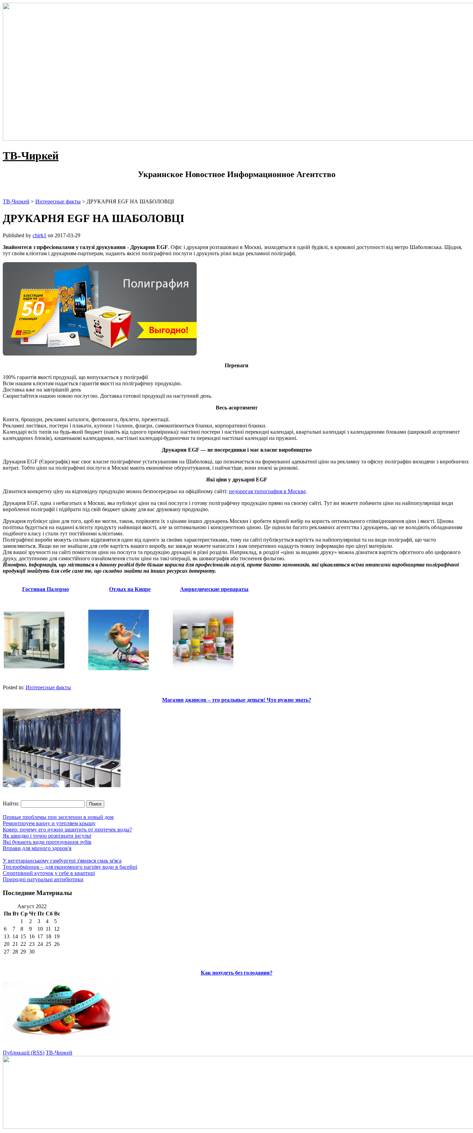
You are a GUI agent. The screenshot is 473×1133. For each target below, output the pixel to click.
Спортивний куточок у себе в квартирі (49, 873)
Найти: (11, 804)
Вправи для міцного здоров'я (37, 848)
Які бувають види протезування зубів (47, 842)
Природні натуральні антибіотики (43, 879)
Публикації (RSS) (23, 1053)
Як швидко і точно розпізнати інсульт (47, 836)
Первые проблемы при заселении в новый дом (58, 817)
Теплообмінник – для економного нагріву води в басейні (70, 867)
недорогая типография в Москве (267, 491)
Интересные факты (48, 687)
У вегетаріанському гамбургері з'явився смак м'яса (62, 861)
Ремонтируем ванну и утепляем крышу (49, 823)
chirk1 (39, 235)
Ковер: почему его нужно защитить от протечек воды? (67, 829)
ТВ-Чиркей (31, 155)
